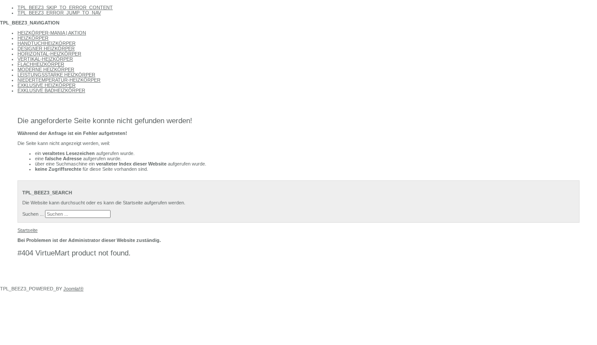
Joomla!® (73, 288)
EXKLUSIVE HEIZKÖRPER (46, 85)
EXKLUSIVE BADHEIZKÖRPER (51, 90)
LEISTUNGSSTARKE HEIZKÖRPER (56, 74)
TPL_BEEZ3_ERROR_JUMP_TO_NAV (59, 12)
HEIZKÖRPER (33, 38)
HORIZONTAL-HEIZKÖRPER (49, 53)
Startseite (27, 230)
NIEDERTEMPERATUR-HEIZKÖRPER (59, 80)
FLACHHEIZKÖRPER (40, 64)
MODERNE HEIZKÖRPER (45, 69)
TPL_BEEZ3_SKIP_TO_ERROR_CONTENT (65, 7)
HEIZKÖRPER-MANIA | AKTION (51, 32)
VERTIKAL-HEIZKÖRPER (45, 59)
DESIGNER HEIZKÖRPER (46, 48)
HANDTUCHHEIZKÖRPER (46, 43)
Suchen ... (33, 214)
